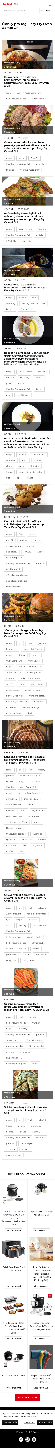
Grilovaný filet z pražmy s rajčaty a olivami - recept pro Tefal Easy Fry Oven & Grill (25, 898)
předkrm (40, 1034)
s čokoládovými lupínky (17, 575)
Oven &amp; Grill (14, 557)
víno (21, 851)
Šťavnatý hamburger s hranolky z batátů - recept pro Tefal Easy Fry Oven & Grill (25, 633)
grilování (42, 643)
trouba (21, 383)
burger (22, 684)
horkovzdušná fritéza (32, 649)
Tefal (21, 534)
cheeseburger (37, 684)
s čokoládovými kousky (17, 581)
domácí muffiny (13, 546)
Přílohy (19, 1432)
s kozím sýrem (27, 1143)
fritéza (21, 158)
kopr (18, 478)
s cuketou (10, 1149)
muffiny (23, 540)
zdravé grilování (34, 672)
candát (29, 478)
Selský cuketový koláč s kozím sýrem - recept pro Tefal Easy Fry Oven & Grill (27, 1110)
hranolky (36, 1023)
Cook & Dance (32, 1432)
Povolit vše (45, 1422)
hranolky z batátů (37, 696)
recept (9, 158)
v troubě (10, 678)
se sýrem (26, 1149)
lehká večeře (41, 954)
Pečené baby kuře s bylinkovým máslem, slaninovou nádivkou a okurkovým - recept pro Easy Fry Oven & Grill (24, 218)
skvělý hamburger (31, 707)
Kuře (8, 93)
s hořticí (37, 822)
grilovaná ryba (12, 954)
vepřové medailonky (30, 170)
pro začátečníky (13, 713)
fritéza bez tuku (31, 799)
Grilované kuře (39, 99)
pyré (8, 395)
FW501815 (11, 241)
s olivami (33, 919)
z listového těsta (13, 1155)
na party (10, 1132)
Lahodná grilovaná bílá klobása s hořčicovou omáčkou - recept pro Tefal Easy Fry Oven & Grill (25, 760)
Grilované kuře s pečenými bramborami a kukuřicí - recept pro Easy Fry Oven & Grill (25, 287)
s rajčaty (22, 949)
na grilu (9, 655)
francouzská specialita (16, 834)
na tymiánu (37, 845)
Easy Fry (34, 158)
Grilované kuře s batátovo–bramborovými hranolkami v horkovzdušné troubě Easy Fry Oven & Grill (26, 81)
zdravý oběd (28, 960)
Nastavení (29, 1422)
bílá (24, 845)
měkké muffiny (13, 587)
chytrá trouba (38, 810)
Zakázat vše (10, 1422)
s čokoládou (11, 552)
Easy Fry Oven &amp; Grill (29, 93)
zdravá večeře (39, 925)
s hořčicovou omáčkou (17, 822)
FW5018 (27, 552)
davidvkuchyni (25, 229)
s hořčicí (42, 839)
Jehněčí (38, 377)
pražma (36, 949)
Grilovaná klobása (14, 816)
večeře (9, 684)
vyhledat (46, 10)
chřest (9, 466)
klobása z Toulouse (15, 828)
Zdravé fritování (13, 914)
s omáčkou (11, 845)
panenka (40, 164)
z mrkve (10, 1052)
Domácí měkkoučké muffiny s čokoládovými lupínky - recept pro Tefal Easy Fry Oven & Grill (25, 524)
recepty (22, 297)
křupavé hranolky (14, 1058)
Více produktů (27, 1397)
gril (20, 643)
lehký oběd (11, 960)
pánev (9, 383)
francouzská (26, 839)
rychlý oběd (11, 707)
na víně (9, 851)
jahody (39, 389)
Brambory (10, 303)
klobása (9, 781)
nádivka (39, 235)
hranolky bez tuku (14, 696)
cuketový (40, 1137)
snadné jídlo (38, 834)
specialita (10, 839)
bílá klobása (33, 816)
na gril (9, 666)
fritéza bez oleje (34, 1040)
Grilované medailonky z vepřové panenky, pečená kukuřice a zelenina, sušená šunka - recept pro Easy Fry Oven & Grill (27, 147)
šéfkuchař (42, 372)
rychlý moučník (13, 569)
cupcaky (37, 540)
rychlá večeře (34, 661)
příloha (35, 1063)
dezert (32, 534)
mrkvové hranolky (14, 1046)
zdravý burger (12, 690)
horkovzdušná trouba (16, 99)
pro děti (9, 540)
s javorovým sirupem (16, 1063)
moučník (40, 563)
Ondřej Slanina (25, 372)
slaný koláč (36, 1126)
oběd (29, 713)
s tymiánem (11, 799)
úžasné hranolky (36, 1046)
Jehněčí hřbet (23, 395)
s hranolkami (38, 701)
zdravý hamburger (33, 690)
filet (8, 478)
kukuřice (10, 170)
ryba (8, 919)
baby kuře (26, 241)
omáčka (10, 377)
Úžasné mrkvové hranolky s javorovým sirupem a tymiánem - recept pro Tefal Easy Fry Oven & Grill (27, 1007)
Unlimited (34, 466)
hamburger (11, 649)
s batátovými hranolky (16, 701)
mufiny (30, 546)
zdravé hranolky (13, 672)
